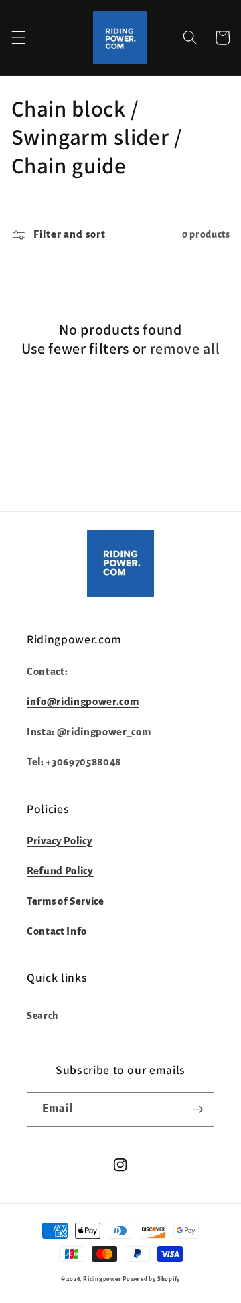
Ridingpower (101, 1279)
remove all (185, 348)
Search (42, 1016)
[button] (18, 37)
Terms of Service (65, 901)
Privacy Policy (59, 841)
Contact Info (57, 931)
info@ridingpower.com (83, 701)
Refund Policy (60, 871)
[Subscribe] (197, 1109)
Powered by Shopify (151, 1279)
